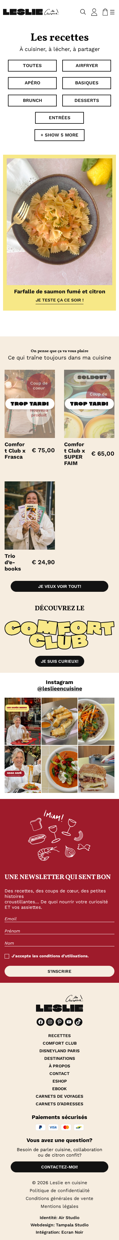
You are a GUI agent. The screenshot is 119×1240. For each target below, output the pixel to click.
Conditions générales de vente (59, 1198)
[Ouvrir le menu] (112, 12)
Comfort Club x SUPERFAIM (74, 454)
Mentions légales (59, 1206)
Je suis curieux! (59, 661)
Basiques (87, 83)
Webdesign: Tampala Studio (59, 1224)
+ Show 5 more (59, 135)
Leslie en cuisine (68, 1182)
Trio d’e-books (13, 562)
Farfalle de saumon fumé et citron (59, 291)
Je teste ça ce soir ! (60, 300)
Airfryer (87, 65)
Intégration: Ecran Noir (59, 1232)
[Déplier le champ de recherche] (83, 12)
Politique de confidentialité (60, 1190)
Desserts (86, 100)
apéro (32, 83)
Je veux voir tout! (59, 586)
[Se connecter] (94, 12)
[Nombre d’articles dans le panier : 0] (104, 12)
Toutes (32, 65)
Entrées (59, 117)
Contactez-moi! (59, 1166)
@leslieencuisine (59, 688)
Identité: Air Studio (59, 1217)
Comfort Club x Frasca (15, 450)
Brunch (32, 100)
